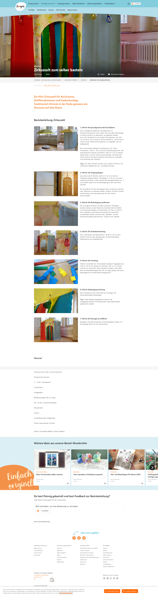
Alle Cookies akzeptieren (130, 591)
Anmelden (137, 3)
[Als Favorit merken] (68, 484)
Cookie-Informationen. (66, 593)
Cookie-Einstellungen (40, 585)
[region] (79, 591)
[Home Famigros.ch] (20, 6)
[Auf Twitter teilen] (79, 538)
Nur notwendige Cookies (112, 591)
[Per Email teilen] (84, 538)
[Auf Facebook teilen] (74, 538)
